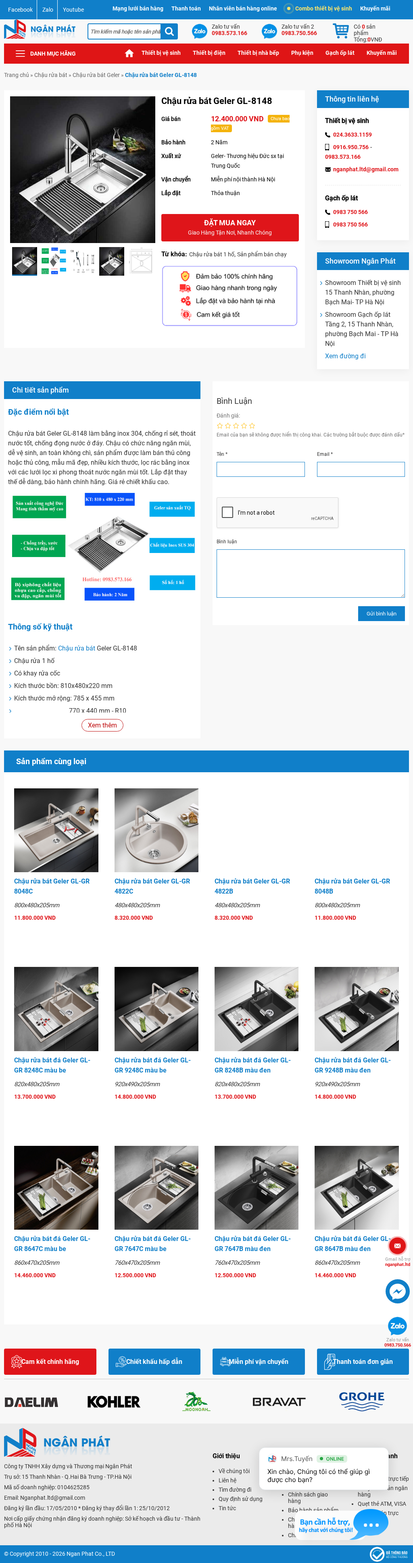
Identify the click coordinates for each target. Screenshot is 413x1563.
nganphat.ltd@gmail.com (365, 169)
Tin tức (227, 1508)
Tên (222, 454)
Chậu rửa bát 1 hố (211, 254)
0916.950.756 (351, 147)
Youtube (73, 9)
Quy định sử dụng (241, 1499)
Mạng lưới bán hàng (138, 8)
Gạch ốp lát (340, 53)
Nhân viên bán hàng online (243, 8)
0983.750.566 (397, 1342)
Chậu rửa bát (50, 75)
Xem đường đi (345, 356)
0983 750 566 (350, 212)
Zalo (47, 9)
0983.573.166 (343, 157)
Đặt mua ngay (230, 227)
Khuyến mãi (375, 8)
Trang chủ (129, 53)
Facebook (20, 9)
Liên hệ (227, 1480)
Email (325, 454)
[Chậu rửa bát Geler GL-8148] (24, 261)
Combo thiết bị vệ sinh (323, 8)
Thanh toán (186, 8)
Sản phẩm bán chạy (262, 254)
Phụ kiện (302, 53)
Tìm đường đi (235, 1489)
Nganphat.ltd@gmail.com (52, 1497)
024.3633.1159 (352, 134)
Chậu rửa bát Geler (96, 75)
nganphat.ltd (397, 1262)
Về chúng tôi (234, 1471)
